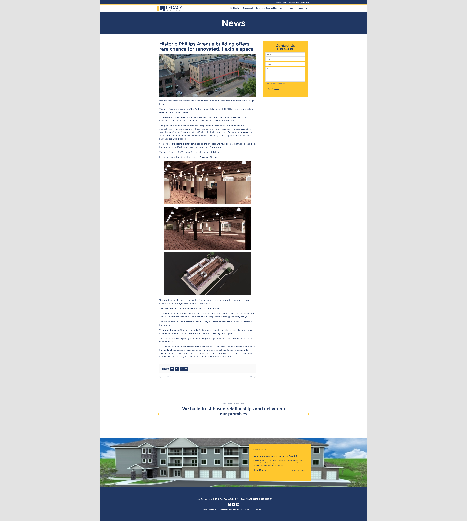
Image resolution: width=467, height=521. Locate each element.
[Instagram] (237, 504)
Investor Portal (281, 2)
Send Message (273, 89)
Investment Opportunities (266, 8)
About (282, 8)
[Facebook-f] (229, 504)
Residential (234, 8)
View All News (299, 470)
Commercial (248, 8)
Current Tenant (294, 2)
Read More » (259, 470)
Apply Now (305, 2)
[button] (172, 369)
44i (263, 509)
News (291, 8)
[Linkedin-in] (233, 504)
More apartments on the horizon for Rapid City (276, 456)
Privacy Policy (249, 509)
